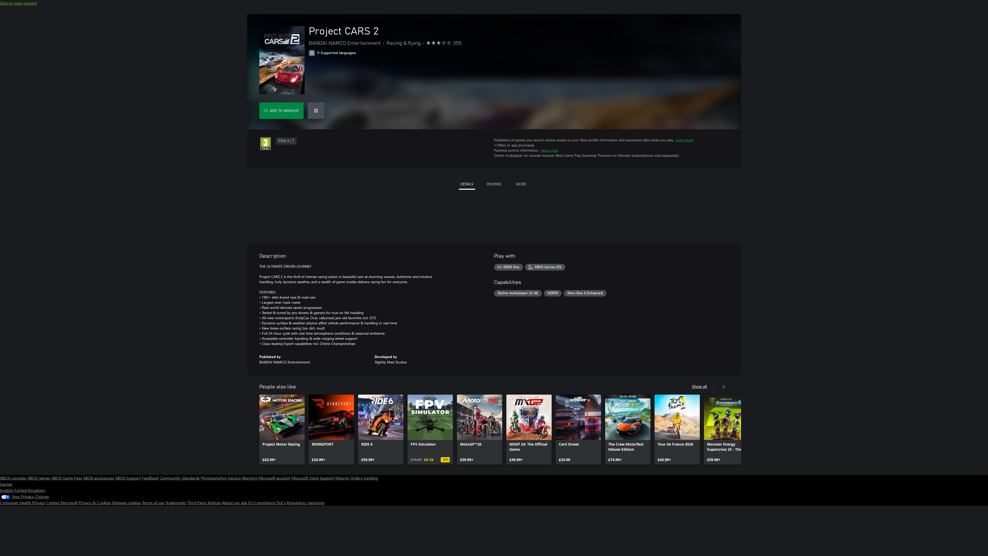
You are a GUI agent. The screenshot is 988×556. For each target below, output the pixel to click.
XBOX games (39, 478)
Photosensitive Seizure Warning (229, 478)
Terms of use (153, 502)
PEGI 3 (283, 141)
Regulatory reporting (305, 502)
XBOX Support (128, 478)
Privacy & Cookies (95, 502)
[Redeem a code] (316, 110)
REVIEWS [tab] (494, 183)
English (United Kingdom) (23, 490)
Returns (342, 478)
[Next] (723, 386)
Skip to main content (18, 3)
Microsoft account (274, 478)
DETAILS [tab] (467, 183)
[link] (282, 430)
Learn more (685, 139)
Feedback (150, 478)
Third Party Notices (204, 502)
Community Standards (180, 478)
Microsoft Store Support (312, 478)
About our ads (234, 502)
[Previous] (713, 386)
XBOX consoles (13, 478)
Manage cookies (126, 502)
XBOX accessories (98, 478)
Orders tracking (364, 478)
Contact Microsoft (62, 502)
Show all (699, 386)
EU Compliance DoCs (267, 502)
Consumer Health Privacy (22, 502)
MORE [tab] (521, 183)
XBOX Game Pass (66, 478)
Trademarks (175, 502)
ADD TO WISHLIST (284, 110)
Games (6, 484)
